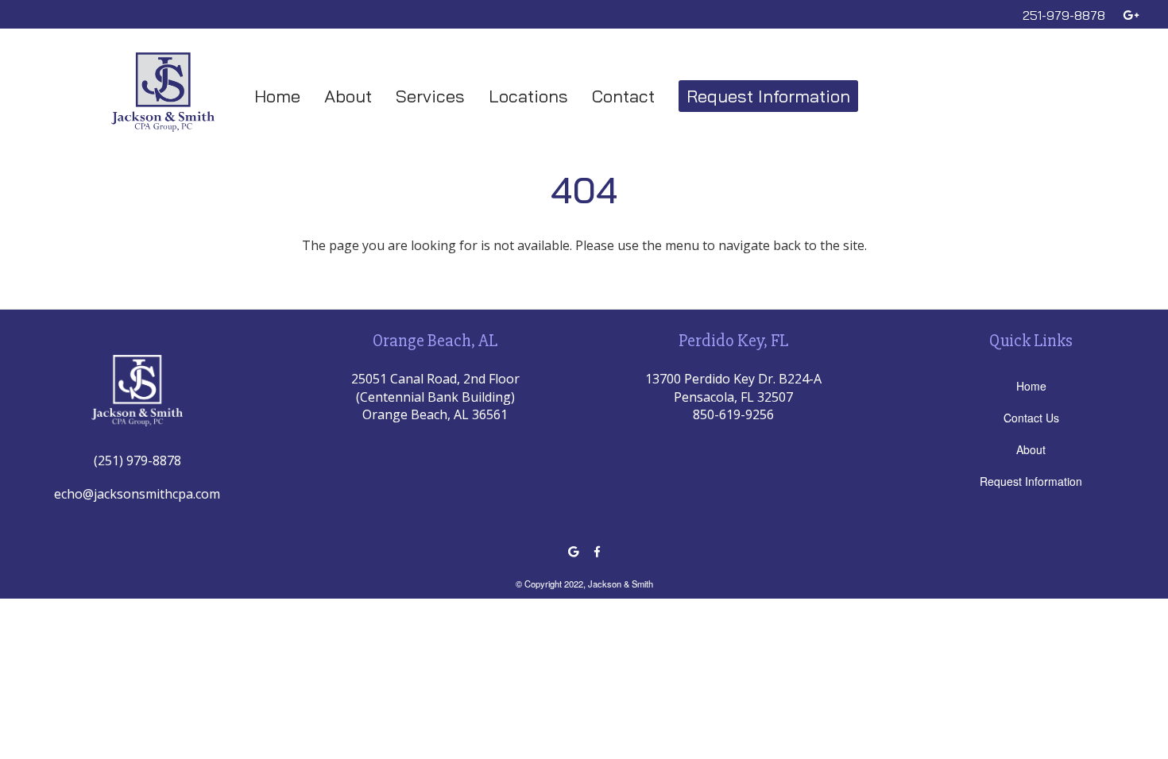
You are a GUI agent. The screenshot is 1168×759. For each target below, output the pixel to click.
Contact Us (1031, 418)
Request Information (768, 96)
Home (277, 96)
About (348, 96)
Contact (623, 96)
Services (430, 96)
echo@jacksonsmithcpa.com (137, 494)
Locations (528, 96)
